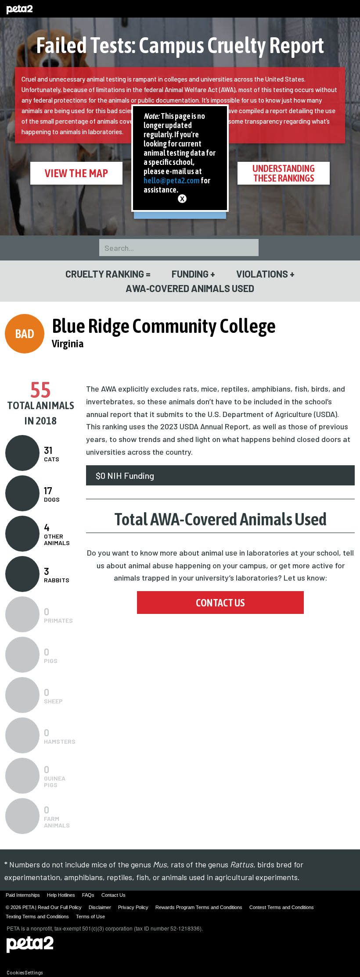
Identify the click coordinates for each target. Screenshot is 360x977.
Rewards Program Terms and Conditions (198, 907)
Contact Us (220, 603)
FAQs (88, 895)
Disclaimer (100, 907)
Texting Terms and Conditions (37, 916)
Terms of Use (90, 916)
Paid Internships (23, 895)
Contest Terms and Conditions (281, 907)
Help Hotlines (61, 895)
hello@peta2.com (172, 180)
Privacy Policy (133, 907)
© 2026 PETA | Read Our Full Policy (44, 907)
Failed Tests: (180, 45)
